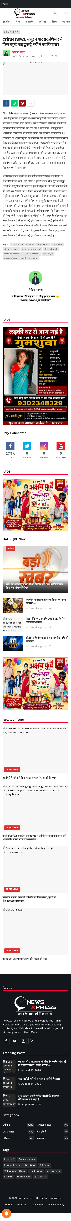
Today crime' (31, 254)
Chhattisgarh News (14, 1171)
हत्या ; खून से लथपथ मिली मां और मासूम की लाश (25, 958)
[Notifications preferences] (6, 1213)
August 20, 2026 (31, 1104)
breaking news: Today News (19, 1165)
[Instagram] (23, 1041)
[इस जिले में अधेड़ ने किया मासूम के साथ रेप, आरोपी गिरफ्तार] (35, 750)
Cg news (58, 244)
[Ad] (35, 684)
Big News (43, 244)
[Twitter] (14, 1041)
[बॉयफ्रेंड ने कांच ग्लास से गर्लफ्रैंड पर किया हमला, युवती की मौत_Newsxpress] (35, 869)
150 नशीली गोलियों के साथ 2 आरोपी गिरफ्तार (39, 1078)
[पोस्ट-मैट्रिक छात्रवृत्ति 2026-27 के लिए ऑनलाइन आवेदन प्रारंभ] (13, 624)
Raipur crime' (12, 254)
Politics (8, 1177)
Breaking (9, 1159)
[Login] (65, 13)
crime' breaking (31, 249)
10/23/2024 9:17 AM (23, 56)
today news (23, 1177)
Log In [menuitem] (4, 3)
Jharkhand (51, 249)
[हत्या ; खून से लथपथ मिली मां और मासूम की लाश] (35, 931)
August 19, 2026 (31, 1070)
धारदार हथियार (10, 258)
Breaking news (27, 1159)
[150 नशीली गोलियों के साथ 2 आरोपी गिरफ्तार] (9, 1083)
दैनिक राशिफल (40, 1177)
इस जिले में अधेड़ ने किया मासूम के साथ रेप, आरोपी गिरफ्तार (30, 777)
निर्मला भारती (18, 52)
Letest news (53, 1171)
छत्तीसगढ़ (11, 548)
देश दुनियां (52, 1131)
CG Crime (18, 1131)
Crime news (11, 249)
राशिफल (18, 1138)
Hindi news (36, 1171)
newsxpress (55, 1198)
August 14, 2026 (31, 1083)
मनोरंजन (52, 1138)
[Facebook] (6, 1041)
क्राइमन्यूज (48, 254)
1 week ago (36, 608)
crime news (11, 32)
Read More (30, 1032)
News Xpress (25, 1198)
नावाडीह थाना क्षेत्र (29, 258)
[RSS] (31, 1041)
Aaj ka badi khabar (23, 244)
